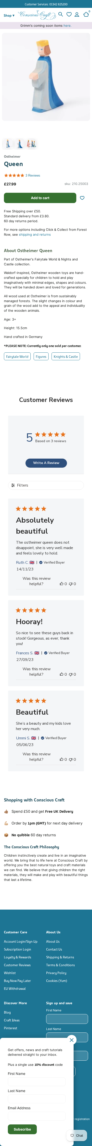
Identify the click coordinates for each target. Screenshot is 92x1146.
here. (68, 25)
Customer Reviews (17, 964)
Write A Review (46, 463)
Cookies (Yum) (56, 980)
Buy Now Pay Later (17, 980)
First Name (53, 1010)
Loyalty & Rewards (17, 956)
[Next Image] (85, 92)
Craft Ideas (12, 1019)
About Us (53, 941)
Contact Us (54, 949)
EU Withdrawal (15, 988)
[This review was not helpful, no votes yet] (70, 584)
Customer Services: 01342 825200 (46, 4)
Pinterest (10, 1027)
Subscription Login (17, 949)
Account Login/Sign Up (21, 941)
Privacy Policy (56, 972)
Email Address (19, 1108)
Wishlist (10, 972)
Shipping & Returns (60, 956)
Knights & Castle (66, 356)
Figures (41, 356)
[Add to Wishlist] (84, 198)
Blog (7, 1012)
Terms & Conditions (60, 964)
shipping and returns (35, 234)
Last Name (53, 1029)
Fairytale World (17, 356)
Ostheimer (12, 156)
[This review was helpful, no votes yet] (61, 584)
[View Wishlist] (69, 15)
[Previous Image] (7, 92)
